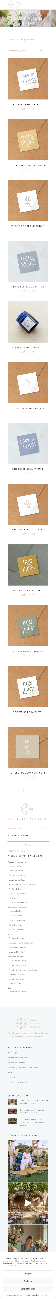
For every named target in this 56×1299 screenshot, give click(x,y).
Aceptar (28, 1273)
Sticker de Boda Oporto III (28, 165)
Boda (10, 988)
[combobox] (25, 50)
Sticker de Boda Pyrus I (28, 104)
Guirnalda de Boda (17, 960)
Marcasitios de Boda (18, 947)
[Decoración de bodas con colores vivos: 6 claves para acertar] (12, 1121)
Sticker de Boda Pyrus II (27, 469)
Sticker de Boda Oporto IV (28, 226)
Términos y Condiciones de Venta (23, 1067)
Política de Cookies (16, 1062)
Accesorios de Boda (17, 862)
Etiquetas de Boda (17, 880)
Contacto (12, 1077)
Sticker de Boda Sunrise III (28, 773)
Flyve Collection (16, 911)
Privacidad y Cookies (15, 1295)
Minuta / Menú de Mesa (19, 952)
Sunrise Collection (17, 929)
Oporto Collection (17, 920)
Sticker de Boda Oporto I (28, 347)
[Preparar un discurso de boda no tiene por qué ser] (28, 1245)
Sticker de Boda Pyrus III (28, 408)
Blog (10, 1072)
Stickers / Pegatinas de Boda (22, 884)
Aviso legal (45, 1295)
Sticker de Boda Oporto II (28, 287)
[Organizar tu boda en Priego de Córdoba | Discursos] (12, 1102)
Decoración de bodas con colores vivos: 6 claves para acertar (32, 1122)
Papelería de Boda (16, 956)
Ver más (24, 108)
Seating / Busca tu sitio (19, 938)
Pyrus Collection (16, 925)
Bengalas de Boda (17, 875)
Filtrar (28, 844)
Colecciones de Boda (17, 907)
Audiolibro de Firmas (18, 902)
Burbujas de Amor (17, 894)
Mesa (10, 934)
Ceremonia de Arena (18, 991)
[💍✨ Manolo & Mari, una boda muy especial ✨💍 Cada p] (28, 1161)
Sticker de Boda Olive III (28, 590)
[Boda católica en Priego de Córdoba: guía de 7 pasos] (12, 1111)
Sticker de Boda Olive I (28, 712)
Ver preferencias (28, 1289)
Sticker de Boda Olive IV (27, 530)
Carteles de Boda (17, 974)
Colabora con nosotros (18, 1082)
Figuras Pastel (15, 866)
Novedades (13, 898)
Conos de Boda (16, 870)
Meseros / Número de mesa (21, 943)
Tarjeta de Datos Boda (19, 965)
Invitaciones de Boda (17, 979)
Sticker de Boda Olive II (28, 651)
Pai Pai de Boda (16, 889)
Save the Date (15, 983)
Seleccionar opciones (18, 229)
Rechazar (28, 1281)
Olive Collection (15, 915)
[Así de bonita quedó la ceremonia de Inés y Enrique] (28, 1203)
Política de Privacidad (17, 1057)
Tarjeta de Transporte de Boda (23, 970)
